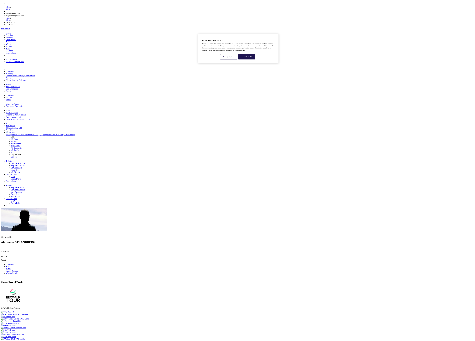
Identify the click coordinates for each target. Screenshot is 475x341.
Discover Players (12, 104)
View (8, 7)
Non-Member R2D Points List (18, 119)
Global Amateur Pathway (16, 80)
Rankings (9, 37)
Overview (10, 71)
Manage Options (228, 56)
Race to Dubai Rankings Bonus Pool (20, 76)
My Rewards (16, 143)
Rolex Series (11, 40)
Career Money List (13, 117)
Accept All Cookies (246, 56)
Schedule (9, 35)
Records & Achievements (16, 115)
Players (9, 46)
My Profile (15, 150)
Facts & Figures (12, 113)
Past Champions (12, 89)
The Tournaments (13, 87)
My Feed (14, 141)
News (8, 42)
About (8, 84)
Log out (14, 157)
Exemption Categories (14, 106)
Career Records (12, 271)
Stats (8, 48)
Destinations (11, 53)
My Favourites (16, 148)
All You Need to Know (15, 62)
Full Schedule (11, 59)
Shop (13, 152)
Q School (9, 51)
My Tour (14, 139)
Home (8, 33)
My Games (15, 146)
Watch (8, 44)
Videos (8, 100)
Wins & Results (12, 273)
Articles (9, 97)
